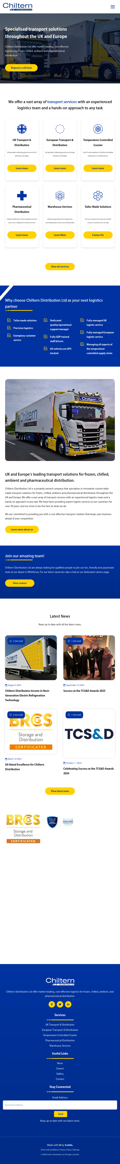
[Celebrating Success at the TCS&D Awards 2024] (89, 733)
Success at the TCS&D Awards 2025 (84, 690)
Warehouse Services (60, 1046)
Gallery (60, 1074)
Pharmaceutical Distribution (60, 1040)
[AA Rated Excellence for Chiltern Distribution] (31, 731)
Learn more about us (22, 529)
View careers (20, 583)
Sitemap (76, 1150)
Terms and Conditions (50, 1150)
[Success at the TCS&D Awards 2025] (89, 657)
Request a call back (21, 68)
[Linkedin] (68, 1004)
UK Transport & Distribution (60, 1024)
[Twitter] (60, 1004)
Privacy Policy (65, 1150)
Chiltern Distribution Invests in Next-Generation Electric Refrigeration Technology (27, 695)
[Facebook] (52, 1004)
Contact (60, 1079)
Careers (60, 1068)
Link (22, 121)
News (60, 1063)
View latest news (60, 791)
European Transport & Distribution (60, 1030)
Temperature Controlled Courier (60, 1035)
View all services (60, 266)
